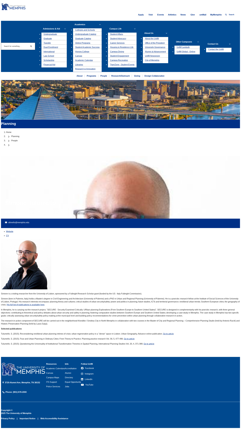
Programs (91, 76)
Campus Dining (117, 52)
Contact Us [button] (213, 44)
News (183, 15)
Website (9, 231)
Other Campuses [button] (184, 42)
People (103, 76)
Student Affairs (116, 34)
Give (193, 15)
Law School (49, 56)
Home (8, 132)
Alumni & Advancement (155, 52)
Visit (150, 15)
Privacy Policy (8, 418)
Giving (137, 76)
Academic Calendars (55, 368)
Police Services (53, 386)
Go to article (168, 334)
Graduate (48, 38)
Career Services (117, 43)
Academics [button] (80, 24)
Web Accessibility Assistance (54, 418)
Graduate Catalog (83, 38)
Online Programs (82, 43)
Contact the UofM (216, 49)
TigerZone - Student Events (122, 65)
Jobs (67, 386)
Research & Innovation (85, 69)
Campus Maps (52, 377)
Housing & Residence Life (121, 47)
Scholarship (49, 60)
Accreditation (71, 368)
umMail (202, 15)
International (49, 52)
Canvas (78, 56)
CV (7, 236)
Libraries (79, 65)
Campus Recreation (119, 60)
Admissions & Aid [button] (51, 29)
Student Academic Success (87, 47)
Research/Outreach (120, 76)
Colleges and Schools (85, 30)
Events (160, 15)
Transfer (47, 43)
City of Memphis (152, 60)
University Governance (155, 47)
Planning (15, 136)
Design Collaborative (154, 76)
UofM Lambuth (183, 47)
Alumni (68, 373)
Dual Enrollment (51, 47)
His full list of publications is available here (25, 305)
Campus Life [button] (115, 29)
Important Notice (27, 418)
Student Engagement (119, 56)
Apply (141, 15)
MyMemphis (216, 15)
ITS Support (51, 382)
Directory (69, 377)
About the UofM (152, 38)
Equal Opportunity (73, 382)
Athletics (172, 15)
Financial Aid (49, 65)
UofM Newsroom (152, 56)
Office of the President (155, 43)
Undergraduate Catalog (85, 34)
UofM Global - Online (186, 52)
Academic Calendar (84, 60)
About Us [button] (148, 33)
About (79, 76)
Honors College (82, 52)
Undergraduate (50, 34)
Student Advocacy (118, 38)
